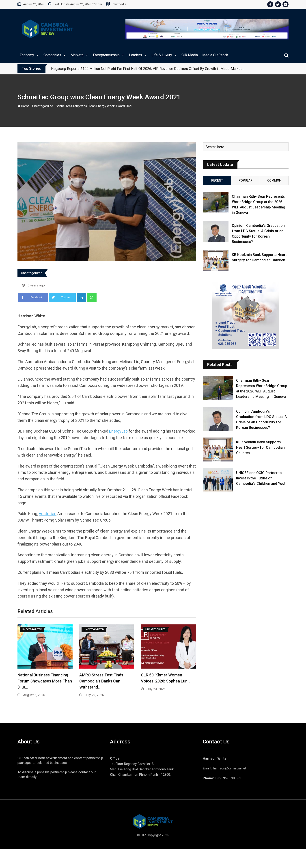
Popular (245, 180)
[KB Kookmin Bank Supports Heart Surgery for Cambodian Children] (215, 260)
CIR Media (189, 55)
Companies (52, 55)
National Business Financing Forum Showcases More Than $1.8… (44, 681)
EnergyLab (118, 431)
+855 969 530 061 (228, 778)
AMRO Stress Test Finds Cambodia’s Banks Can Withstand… (101, 681)
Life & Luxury (161, 55)
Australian (47, 513)
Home (25, 106)
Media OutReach (215, 55)
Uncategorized (42, 106)
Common (274, 180)
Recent (217, 180)
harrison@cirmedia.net (229, 768)
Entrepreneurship (106, 55)
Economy (27, 55)
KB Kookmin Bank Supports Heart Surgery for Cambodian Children (260, 447)
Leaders (135, 55)
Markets (77, 55)
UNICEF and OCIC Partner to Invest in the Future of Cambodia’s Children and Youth (261, 478)
